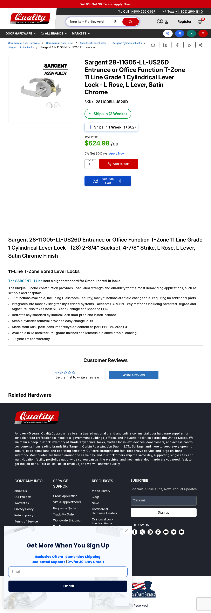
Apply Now (117, 153)
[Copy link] (201, 45)
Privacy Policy (24, 509)
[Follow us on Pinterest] (158, 532)
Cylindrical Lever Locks (93, 43)
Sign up (163, 512)
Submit (68, 586)
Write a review (133, 375)
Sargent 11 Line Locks (21, 47)
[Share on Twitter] (189, 45)
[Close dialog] (126, 530)
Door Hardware (19, 33)
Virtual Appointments (67, 502)
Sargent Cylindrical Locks (127, 43)
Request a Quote (64, 508)
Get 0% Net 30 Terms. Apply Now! (105, 4)
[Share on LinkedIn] (165, 45)
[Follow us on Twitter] (142, 532)
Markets (79, 33)
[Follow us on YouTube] (166, 532)
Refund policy (23, 515)
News (96, 503)
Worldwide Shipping (67, 520)
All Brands (54, 33)
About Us (20, 491)
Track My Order (64, 514)
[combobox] (94, 22)
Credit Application (65, 496)
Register (184, 21)
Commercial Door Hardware (24, 43)
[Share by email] (153, 45)
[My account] (166, 22)
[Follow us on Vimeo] (174, 532)
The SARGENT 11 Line (25, 281)
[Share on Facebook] (177, 45)
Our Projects (22, 497)
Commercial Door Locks (60, 43)
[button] (115, 22)
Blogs (96, 497)
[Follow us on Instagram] (150, 532)
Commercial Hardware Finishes (104, 511)
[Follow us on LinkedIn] (181, 532)
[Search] (130, 22)
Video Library (101, 491)
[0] (200, 21)
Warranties (21, 503)
